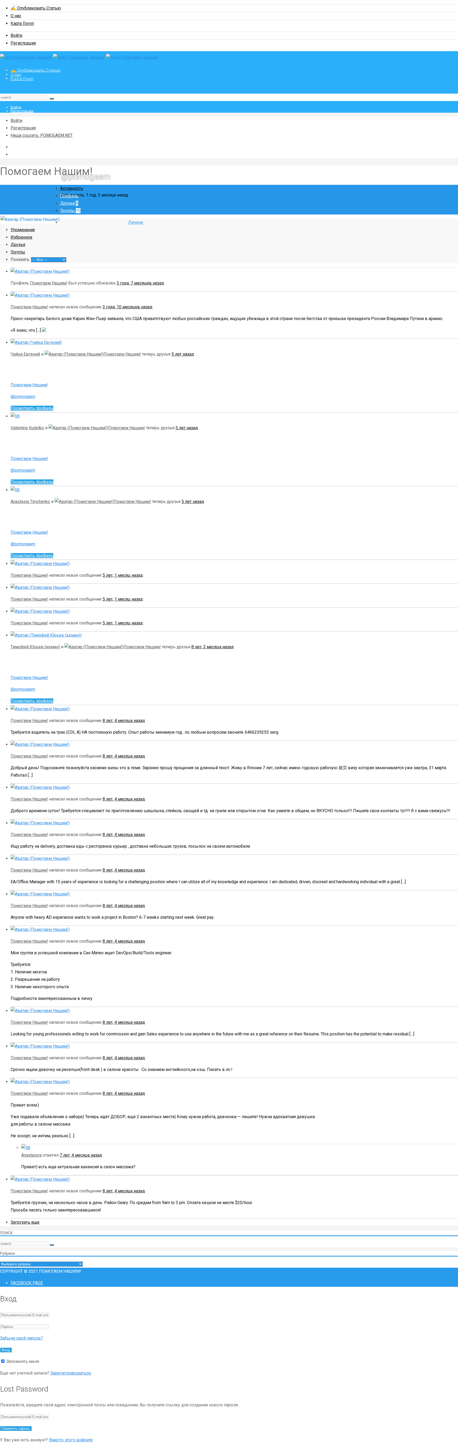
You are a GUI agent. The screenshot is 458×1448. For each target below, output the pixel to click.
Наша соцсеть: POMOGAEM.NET (42, 135)
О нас (16, 15)
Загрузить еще (25, 1222)
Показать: (20, 259)
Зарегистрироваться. (70, 1373)
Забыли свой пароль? (21, 1338)
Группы (70, 210)
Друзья (69, 203)
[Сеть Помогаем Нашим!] (79, 57)
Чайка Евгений (25, 354)
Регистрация (23, 43)
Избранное (21, 237)
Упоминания (23, 229)
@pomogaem (23, 396)
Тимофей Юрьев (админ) (35, 646)
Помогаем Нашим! (48, 283)
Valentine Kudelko (27, 427)
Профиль (69, 195)
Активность (71, 188)
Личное (135, 222)
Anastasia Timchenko (30, 501)
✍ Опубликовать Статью (36, 8)
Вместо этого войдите (71, 1439)
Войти (16, 35)
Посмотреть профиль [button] (32, 408)
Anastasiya (31, 1155)
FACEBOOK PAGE (27, 1282)
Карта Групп (22, 23)
